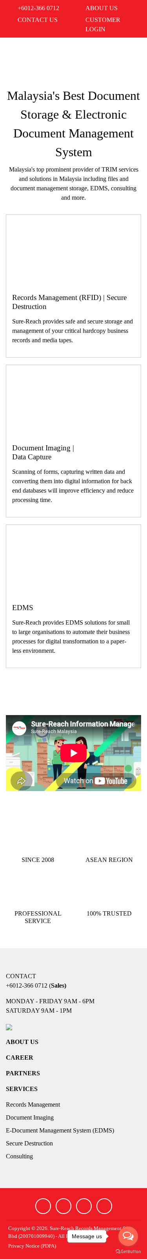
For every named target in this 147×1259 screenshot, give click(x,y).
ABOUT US (22, 1042)
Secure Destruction (29, 1143)
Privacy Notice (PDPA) (32, 1246)
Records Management (33, 1104)
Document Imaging (30, 1117)
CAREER (19, 1057)
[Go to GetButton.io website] (128, 1251)
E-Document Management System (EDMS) (60, 1130)
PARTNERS (23, 1073)
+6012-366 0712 (26, 985)
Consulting (19, 1156)
